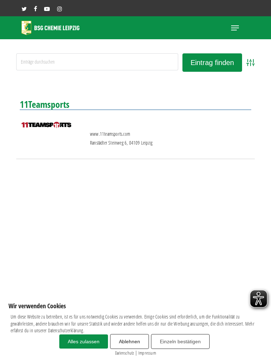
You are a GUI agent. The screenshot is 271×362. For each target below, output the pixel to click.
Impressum (147, 353)
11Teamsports (45, 104)
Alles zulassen (84, 341)
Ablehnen (129, 341)
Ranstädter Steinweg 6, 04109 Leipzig (121, 142)
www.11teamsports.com (110, 133)
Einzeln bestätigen (180, 341)
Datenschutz (124, 353)
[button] (235, 27)
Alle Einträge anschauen (226, 84)
